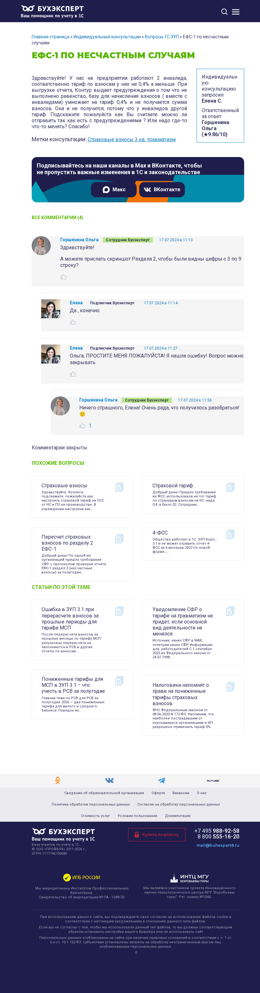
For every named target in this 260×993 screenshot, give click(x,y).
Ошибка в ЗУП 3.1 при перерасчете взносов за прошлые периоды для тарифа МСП (70, 618)
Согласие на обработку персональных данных (178, 804)
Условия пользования (137, 816)
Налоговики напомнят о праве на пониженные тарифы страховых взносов (181, 694)
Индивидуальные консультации (107, 36)
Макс (119, 190)
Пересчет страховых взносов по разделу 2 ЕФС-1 (67, 543)
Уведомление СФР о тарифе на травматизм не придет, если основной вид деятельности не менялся (183, 621)
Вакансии (180, 793)
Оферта (158, 793)
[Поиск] (224, 11)
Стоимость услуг (95, 816)
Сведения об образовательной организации (104, 793)
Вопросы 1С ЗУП (162, 36)
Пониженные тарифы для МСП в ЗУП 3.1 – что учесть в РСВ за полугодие (73, 685)
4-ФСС (160, 533)
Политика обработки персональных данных (91, 804)
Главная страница (50, 36)
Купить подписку (160, 834)
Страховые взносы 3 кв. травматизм (132, 139)
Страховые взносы (64, 486)
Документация (178, 816)
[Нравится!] (63, 277)
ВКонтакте (167, 190)
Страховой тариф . (174, 486)
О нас (202, 793)
